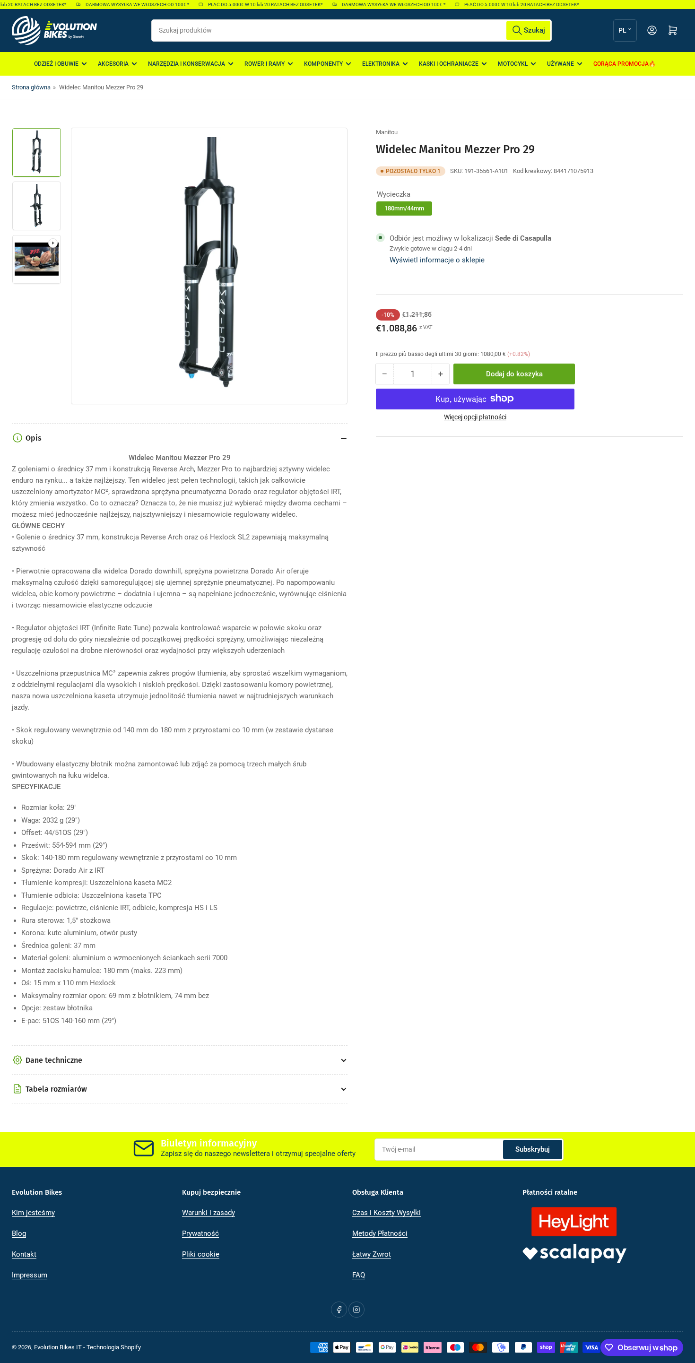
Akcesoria (113, 64)
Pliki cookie (200, 1254)
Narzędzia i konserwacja (186, 64)
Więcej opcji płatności (475, 416)
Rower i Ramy (264, 64)
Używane (560, 64)
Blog (19, 1233)
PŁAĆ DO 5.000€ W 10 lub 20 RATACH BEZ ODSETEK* (256, 4)
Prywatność (200, 1233)
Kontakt (24, 1254)
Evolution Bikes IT (58, 1347)
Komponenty (323, 64)
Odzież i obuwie (56, 64)
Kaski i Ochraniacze (448, 64)
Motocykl (513, 64)
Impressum (29, 1275)
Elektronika (381, 64)
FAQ (358, 1275)
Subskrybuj (532, 1149)
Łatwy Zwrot (371, 1254)
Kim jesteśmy (33, 1212)
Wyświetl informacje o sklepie (437, 260)
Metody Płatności (380, 1233)
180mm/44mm (404, 207)
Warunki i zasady (208, 1212)
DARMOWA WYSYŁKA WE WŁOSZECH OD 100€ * (128, 4)
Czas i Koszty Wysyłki (386, 1212)
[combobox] (351, 30)
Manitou (387, 132)
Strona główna (31, 87)
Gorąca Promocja (621, 64)
